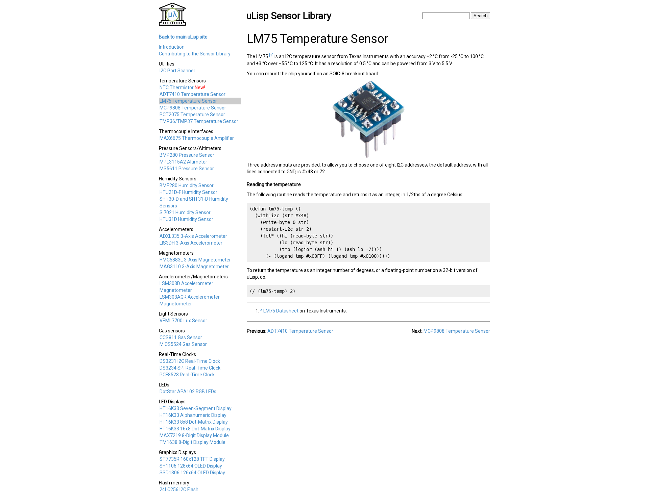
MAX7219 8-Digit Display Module (194, 435)
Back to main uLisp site (183, 37)
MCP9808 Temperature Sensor (193, 107)
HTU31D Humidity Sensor (186, 219)
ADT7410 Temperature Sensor (192, 94)
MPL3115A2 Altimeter (183, 162)
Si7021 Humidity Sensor (185, 212)
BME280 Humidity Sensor (187, 185)
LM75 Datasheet (280, 310)
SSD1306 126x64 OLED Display (192, 472)
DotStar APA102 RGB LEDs (188, 391)
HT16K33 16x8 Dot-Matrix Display (195, 428)
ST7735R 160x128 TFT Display (192, 459)
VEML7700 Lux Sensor (183, 320)
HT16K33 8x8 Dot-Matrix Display (194, 422)
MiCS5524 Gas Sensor (183, 344)
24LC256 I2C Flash (179, 489)
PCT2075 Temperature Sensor (192, 114)
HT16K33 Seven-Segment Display (196, 408)
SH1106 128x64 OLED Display (191, 466)
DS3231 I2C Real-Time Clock (190, 361)
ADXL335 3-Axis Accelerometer (193, 236)
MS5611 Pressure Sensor (187, 168)
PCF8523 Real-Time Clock (187, 374)
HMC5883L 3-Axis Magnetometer (195, 259)
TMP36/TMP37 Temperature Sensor (199, 121)
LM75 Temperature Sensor (188, 101)
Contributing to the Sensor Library (195, 53)
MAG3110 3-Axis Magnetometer (194, 266)
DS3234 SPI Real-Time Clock (190, 368)
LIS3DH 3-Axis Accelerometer (191, 243)
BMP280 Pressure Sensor (187, 155)
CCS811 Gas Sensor (181, 337)
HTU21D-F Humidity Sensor (188, 192)
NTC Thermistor (177, 87)
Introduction (172, 47)
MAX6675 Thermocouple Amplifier (197, 138)
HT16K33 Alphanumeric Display (193, 415)
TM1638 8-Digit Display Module (192, 442)
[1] (271, 55)
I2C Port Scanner (177, 70)
